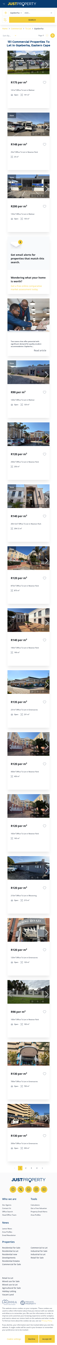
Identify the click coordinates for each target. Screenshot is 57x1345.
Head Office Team (9, 1215)
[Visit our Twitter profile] (20, 1189)
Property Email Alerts (39, 1211)
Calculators (35, 1205)
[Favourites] (44, 82)
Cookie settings (14, 1339)
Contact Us (6, 1208)
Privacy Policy (47, 1321)
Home (5, 28)
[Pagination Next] (42, 1168)
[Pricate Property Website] (28, 1303)
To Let (28, 28)
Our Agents (6, 1205)
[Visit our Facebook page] (13, 1189)
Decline (31, 1339)
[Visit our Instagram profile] (36, 1189)
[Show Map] (52, 35)
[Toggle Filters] (5, 20)
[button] (21, 13)
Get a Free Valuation (39, 1208)
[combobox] (35, 13)
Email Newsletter (9, 1235)
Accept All (46, 1339)
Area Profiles (36, 1215)
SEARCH (32, 20)
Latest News (7, 1228)
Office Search (7, 1211)
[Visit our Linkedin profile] (28, 1189)
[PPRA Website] (9, 1303)
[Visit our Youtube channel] (44, 1189)
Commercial (16, 28)
